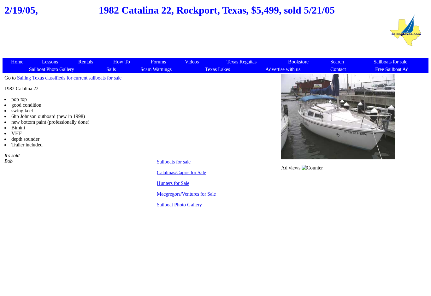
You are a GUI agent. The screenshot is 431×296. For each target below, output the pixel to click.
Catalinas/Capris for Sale (181, 172)
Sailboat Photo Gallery (179, 204)
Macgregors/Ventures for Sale (186, 194)
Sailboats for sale (174, 161)
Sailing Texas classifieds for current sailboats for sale (69, 77)
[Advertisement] (193, 43)
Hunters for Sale (173, 183)
